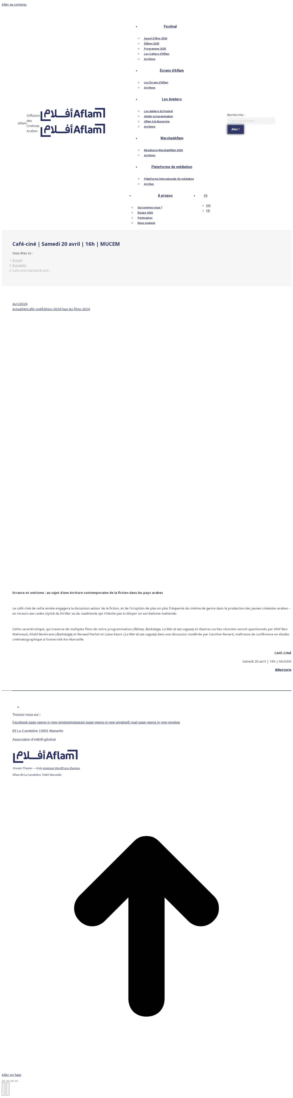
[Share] (7, 1081)
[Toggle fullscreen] (12, 1081)
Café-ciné (34, 309)
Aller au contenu (14, 4)
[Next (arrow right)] (7, 1089)
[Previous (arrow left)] (3, 1089)
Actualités (19, 309)
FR (205, 195)
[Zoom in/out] (16, 1081)
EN (208, 205)
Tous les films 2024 (75, 309)
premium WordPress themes (61, 768)
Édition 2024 (51, 309)
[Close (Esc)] (3, 1081)
